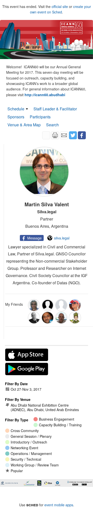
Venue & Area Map (24, 125)
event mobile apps (58, 504)
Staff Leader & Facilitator (55, 109)
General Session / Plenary (31, 436)
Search (52, 125)
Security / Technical (26, 459)
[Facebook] (82, 135)
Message (34, 237)
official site (60, 6)
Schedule (15, 109)
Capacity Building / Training (60, 425)
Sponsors (15, 117)
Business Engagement (56, 419)
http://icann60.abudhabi (45, 94)
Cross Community (25, 430)
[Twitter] (73, 135)
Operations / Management (31, 453)
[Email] (64, 135)
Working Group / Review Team (35, 465)
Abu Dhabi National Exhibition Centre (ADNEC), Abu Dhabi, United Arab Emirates (45, 407)
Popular (17, 470)
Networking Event (24, 447)
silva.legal (61, 237)
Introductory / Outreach (29, 442)
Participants (40, 117)
